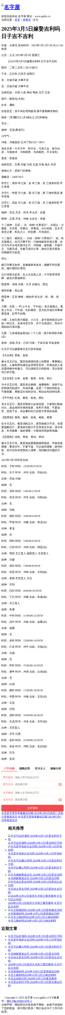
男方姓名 (8, 777)
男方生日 (8, 784)
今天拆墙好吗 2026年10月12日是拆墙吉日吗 (33, 971)
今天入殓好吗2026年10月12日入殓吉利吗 (32, 975)
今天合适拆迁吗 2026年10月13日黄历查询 (32, 978)
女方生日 (8, 799)
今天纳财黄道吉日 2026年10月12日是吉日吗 (33, 953)
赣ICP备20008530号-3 (19, 1001)
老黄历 (27, 19)
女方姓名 (8, 792)
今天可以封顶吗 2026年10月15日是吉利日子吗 (35, 936)
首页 (17, 19)
